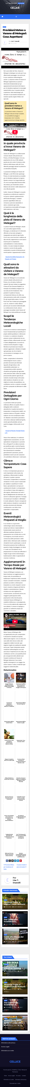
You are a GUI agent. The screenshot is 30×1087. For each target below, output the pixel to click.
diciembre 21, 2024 (11, 971)
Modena (6, 964)
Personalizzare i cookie (15, 1083)
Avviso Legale (5, 1046)
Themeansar (15, 1071)
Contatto (24, 1075)
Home (5, 1075)
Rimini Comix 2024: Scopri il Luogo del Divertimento (13, 1023)
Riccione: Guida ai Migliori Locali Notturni (14, 903)
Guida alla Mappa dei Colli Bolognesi (13, 938)
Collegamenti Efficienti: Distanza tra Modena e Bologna (14, 968)
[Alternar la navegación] (16, 16)
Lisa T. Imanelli (15, 41)
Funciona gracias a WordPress (10, 1069)
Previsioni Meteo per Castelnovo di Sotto (9, 867)
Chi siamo (18, 1075)
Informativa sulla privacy (8, 1042)
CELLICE (15, 7)
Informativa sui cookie (7, 1050)
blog (4, 26)
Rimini (5, 1018)
